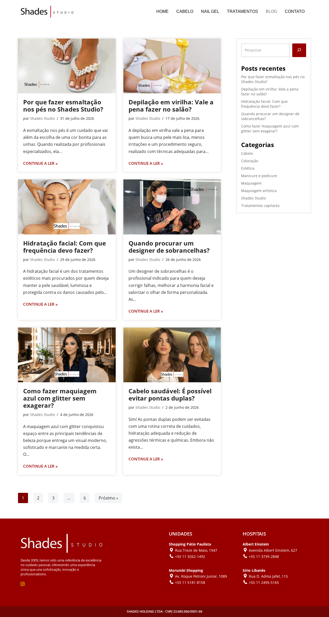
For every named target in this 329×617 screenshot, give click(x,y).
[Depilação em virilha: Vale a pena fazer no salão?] (172, 66)
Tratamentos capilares (260, 205)
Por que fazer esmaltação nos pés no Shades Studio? (63, 105)
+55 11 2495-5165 (264, 582)
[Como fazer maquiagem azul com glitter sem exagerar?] (67, 355)
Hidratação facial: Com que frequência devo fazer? (64, 247)
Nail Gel (210, 11)
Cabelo (184, 11)
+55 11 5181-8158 (190, 582)
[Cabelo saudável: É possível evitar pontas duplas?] (172, 355)
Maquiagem (251, 183)
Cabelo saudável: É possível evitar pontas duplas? (170, 394)
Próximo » (108, 498)
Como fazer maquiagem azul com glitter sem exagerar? (60, 398)
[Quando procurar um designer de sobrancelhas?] (172, 206)
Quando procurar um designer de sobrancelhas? (169, 247)
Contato (295, 11)
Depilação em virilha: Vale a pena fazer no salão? (171, 105)
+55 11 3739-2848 (264, 556)
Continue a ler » (40, 163)
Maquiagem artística (259, 190)
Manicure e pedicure (259, 175)
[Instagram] (25, 583)
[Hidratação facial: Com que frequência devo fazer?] (67, 206)
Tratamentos (242, 11)
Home (162, 11)
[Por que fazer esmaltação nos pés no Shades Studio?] (67, 66)
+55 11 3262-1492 (190, 556)
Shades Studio (42, 118)
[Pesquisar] (299, 50)
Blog (271, 11)
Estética (247, 168)
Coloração (249, 160)
